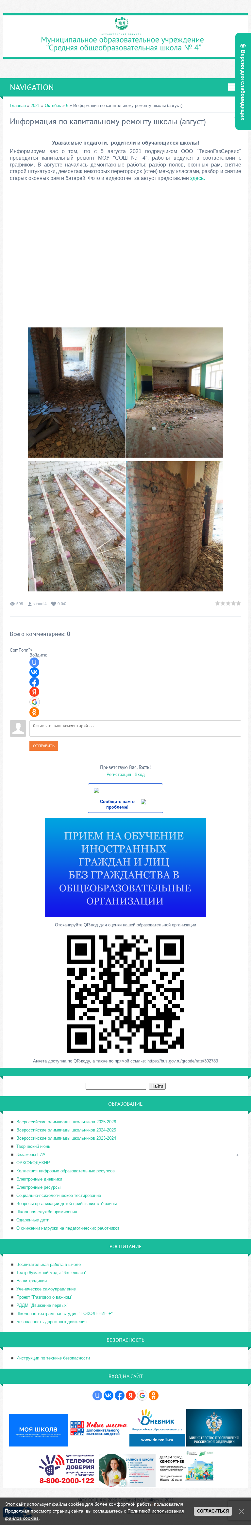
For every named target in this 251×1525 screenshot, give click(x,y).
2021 (35, 105)
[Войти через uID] (34, 662)
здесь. (197, 178)
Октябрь (53, 105)
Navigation (32, 87)
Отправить (44, 746)
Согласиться (213, 1511)
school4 (40, 604)
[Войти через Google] (34, 702)
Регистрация (119, 774)
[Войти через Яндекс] (34, 692)
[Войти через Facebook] (34, 682)
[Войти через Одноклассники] (34, 712)
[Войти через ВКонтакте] (34, 672)
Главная (18, 105)
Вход (140, 774)
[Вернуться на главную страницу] (125, 55)
